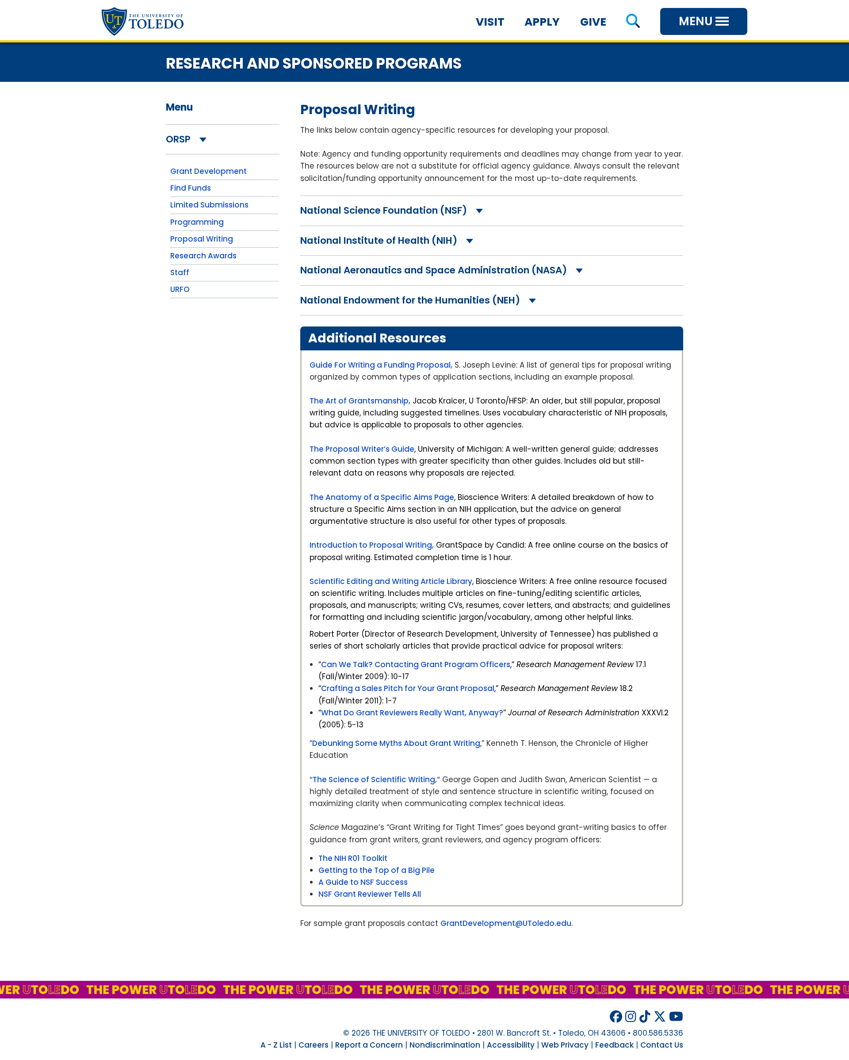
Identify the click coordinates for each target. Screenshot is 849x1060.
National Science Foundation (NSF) (384, 210)
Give (593, 22)
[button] (633, 22)
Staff (179, 272)
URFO (180, 289)
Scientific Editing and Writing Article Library (391, 581)
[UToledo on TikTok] (644, 1016)
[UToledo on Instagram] (630, 1016)
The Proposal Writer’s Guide (362, 449)
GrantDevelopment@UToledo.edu (505, 923)
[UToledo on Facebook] (616, 1016)
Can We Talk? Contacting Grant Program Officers (415, 664)
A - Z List (276, 1045)
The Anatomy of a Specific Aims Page (382, 497)
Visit (490, 22)
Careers (313, 1045)
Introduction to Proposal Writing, (372, 545)
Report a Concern (369, 1045)
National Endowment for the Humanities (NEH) (411, 300)
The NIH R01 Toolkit (352, 858)
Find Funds (190, 188)
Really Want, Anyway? (461, 712)
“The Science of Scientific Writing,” (375, 779)
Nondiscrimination (444, 1045)
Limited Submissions (209, 205)
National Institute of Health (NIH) (379, 240)
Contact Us (661, 1045)
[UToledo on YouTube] (676, 1016)
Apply (542, 22)
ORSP (179, 139)
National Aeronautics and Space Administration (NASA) (434, 270)
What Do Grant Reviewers (370, 712)
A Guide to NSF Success (363, 882)
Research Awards (203, 255)
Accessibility (511, 1045)
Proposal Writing (201, 239)
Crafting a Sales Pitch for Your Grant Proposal (407, 688)
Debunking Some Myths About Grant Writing (396, 743)
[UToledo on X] (660, 1016)
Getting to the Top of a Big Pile (376, 870)
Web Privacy (565, 1045)
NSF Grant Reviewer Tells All (369, 894)
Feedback (614, 1045)
